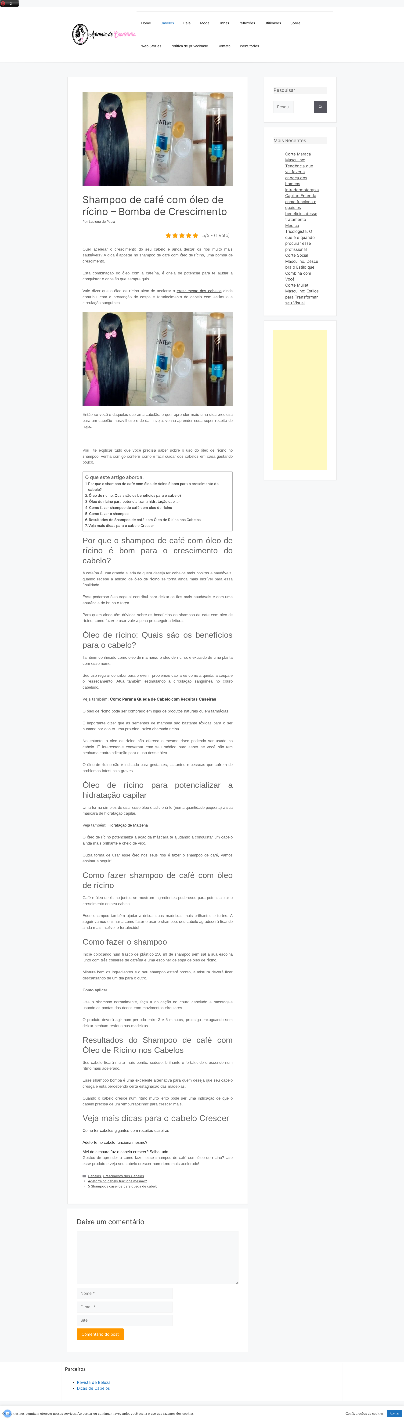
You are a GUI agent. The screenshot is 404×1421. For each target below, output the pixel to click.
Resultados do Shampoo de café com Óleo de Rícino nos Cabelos (145, 520)
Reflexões (246, 23)
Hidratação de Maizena (128, 825)
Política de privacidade (189, 46)
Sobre (295, 23)
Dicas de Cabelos (93, 1388)
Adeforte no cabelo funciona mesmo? (115, 1142)
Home (146, 23)
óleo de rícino (146, 579)
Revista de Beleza (94, 1382)
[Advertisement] (300, 400)
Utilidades (272, 23)
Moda (204, 23)
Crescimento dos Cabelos (123, 1176)
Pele (187, 23)
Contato (224, 46)
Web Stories (151, 46)
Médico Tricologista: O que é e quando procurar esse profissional (300, 237)
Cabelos (167, 23)
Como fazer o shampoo (109, 513)
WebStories (249, 46)
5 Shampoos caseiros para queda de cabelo (123, 1186)
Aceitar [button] (394, 1413)
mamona (149, 657)
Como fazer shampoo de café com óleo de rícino (130, 507)
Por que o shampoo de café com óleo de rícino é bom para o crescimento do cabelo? (153, 487)
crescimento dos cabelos (199, 291)
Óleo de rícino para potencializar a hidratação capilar (134, 501)
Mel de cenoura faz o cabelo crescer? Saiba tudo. (126, 1152)
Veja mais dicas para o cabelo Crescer (121, 525)
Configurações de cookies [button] (364, 1413)
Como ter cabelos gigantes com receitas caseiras (126, 1130)
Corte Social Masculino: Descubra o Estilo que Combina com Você (301, 267)
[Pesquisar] (320, 107)
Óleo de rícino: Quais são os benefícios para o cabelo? (135, 495)
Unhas (224, 23)
